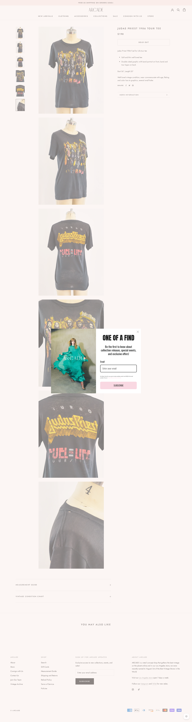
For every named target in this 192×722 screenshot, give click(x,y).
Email (102, 361)
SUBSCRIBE (118, 385)
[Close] (138, 332)
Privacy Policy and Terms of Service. (114, 378)
